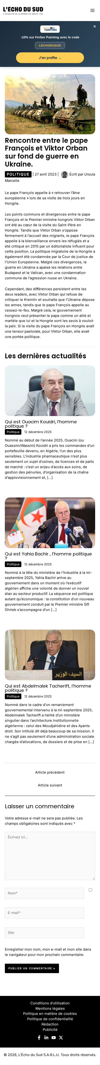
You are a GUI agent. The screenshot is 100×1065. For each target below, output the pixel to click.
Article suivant (50, 785)
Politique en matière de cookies (50, 1013)
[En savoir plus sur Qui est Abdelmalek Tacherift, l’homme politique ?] (50, 655)
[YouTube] (53, 1037)
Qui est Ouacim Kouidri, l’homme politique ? (41, 424)
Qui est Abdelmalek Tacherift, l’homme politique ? (48, 688)
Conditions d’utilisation (50, 1003)
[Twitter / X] (61, 1037)
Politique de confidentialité (50, 1019)
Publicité (50, 1029)
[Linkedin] (46, 1037)
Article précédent (50, 772)
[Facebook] (39, 1037)
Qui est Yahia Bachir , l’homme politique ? (48, 556)
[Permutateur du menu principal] (92, 10)
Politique (18, 174)
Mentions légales (50, 1008)
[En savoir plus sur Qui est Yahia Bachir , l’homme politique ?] (50, 522)
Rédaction (50, 1024)
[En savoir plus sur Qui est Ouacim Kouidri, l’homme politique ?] (50, 390)
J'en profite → (50, 58)
